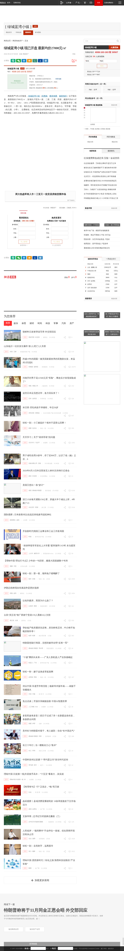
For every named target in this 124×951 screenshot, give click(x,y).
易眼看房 (88, 298)
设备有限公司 (33, 463)
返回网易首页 (13, 929)
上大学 (31, 553)
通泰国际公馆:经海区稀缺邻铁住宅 (97, 248)
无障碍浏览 (17, 3)
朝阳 (115, 274)
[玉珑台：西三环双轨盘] (112, 213)
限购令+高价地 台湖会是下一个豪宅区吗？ (112, 333)
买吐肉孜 (31, 413)
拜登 (40, 736)
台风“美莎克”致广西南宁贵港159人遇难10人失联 (27, 615)
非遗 (30, 694)
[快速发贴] (73, 60)
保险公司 (35, 386)
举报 (73, 54)
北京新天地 (91, 291)
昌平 (115, 284)
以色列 (31, 606)
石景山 (116, 271)
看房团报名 (24, 218)
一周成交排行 (111, 259)
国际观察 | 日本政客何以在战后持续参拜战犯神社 (27, 514)
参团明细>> (24, 245)
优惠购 (44, 96)
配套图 (108, 129)
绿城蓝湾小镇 (13, 69)
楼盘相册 (53, 96)
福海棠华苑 (91, 277)
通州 (115, 267)
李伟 (33, 750)
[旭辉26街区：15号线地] (92, 213)
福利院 (36, 367)
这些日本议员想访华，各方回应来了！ (41, 393)
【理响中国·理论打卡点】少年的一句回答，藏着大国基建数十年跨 (36, 561)
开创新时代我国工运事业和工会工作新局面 (43, 531)
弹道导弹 (31, 337)
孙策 (33, 579)
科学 (35, 765)
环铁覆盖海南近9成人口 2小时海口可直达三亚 (101, 198)
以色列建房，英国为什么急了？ (38, 600)
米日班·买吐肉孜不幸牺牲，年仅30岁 (40, 407)
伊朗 (11, 593)
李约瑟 (31, 765)
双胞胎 (31, 367)
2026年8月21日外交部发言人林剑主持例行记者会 (46, 470)
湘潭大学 (37, 553)
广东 (35, 663)
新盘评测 (88, 208)
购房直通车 (56, 218)
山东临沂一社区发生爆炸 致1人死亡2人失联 (25, 346)
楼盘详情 (32, 88)
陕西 (30, 868)
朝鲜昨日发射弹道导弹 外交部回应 (39, 332)
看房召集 (23, 213)
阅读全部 (114, 105)
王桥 (15, 351)
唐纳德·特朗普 (37, 490)
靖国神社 (13, 520)
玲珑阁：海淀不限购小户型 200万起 (97, 235)
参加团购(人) (52, 88)
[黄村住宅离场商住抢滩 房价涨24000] (92, 320)
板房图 (97, 129)
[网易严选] (78, 2)
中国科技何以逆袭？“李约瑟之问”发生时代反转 (45, 759)
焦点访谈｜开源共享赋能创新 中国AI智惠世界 (45, 701)
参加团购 (38, 32)
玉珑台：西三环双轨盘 (112, 225)
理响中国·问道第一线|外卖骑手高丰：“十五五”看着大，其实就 (34, 774)
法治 (30, 838)
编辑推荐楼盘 (93, 259)
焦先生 (34, 428)
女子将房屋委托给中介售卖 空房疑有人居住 (100, 194)
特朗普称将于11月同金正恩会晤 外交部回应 (46, 910)
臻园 (88, 274)
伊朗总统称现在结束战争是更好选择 (21, 588)
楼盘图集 (93, 105)
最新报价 (63, 96)
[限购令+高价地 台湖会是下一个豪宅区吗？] (112, 320)
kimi (36, 707)
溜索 (11, 566)
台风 (16, 620)
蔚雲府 (89, 284)
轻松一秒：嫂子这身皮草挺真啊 (38, 671)
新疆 (30, 723)
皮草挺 (31, 677)
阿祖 (35, 677)
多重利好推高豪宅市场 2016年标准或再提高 (100, 181)
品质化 (34, 809)
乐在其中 (31, 507)
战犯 (17, 520)
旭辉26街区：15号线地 (91, 225)
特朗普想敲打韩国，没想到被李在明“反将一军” (45, 643)
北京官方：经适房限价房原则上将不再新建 (100, 176)
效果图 (92, 124)
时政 (30, 536)
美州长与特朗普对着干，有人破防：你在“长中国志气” (49, 731)
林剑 (30, 476)
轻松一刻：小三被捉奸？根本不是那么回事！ (44, 423)
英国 (35, 606)
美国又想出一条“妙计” (33, 485)
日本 (30, 398)
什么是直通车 (56, 245)
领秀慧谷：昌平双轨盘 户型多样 (96, 244)
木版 (33, 694)
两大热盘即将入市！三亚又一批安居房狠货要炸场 (40, 194)
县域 (30, 809)
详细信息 (18, 32)
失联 (11, 351)
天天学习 (31, 442)
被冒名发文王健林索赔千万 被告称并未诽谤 (100, 168)
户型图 (92, 129)
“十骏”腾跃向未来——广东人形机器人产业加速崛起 (48, 657)
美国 (30, 490)
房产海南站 (71, 200)
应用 (8, 3)
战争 (15, 593)
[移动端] (62, 2)
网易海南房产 (18, 41)
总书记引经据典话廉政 (36, 822)
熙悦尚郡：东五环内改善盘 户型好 (97, 239)
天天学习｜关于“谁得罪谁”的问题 (39, 437)
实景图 (103, 129)
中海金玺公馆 (91, 271)
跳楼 (30, 428)
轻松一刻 (43, 428)
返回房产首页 (35, 929)
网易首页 (3, 3)
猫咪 (33, 851)
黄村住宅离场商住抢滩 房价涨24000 (91, 333)
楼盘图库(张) (41, 88)
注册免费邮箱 (108, 3)
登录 (98, 3)
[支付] (85, 2)
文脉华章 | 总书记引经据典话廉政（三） (42, 816)
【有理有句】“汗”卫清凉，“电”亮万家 (41, 787)
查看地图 (58, 79)
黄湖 (36, 507)
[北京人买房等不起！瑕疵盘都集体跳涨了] (92, 302)
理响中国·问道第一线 (16, 779)
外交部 (37, 337)
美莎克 (12, 620)
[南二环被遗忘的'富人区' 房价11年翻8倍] (112, 302)
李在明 (41, 648)
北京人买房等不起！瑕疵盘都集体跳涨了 (91, 315)
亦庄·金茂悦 (91, 281)
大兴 (115, 281)
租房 (30, 635)
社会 (30, 792)
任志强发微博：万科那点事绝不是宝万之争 (100, 163)
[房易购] (13, 211)
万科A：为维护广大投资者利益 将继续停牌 (100, 189)
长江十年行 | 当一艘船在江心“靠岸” (40, 745)
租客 (33, 635)
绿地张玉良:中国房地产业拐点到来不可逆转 (100, 172)
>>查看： (87, 129)
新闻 (25, 337)
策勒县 (37, 413)
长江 (30, 750)
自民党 (34, 398)
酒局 (33, 838)
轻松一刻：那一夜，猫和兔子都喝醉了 (41, 573)
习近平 (37, 442)
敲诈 (30, 579)
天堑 (15, 566)
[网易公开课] (69, 2)
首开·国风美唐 (92, 288)
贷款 (39, 463)
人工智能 (31, 707)
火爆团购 (114, 47)
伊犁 (33, 723)
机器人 (31, 663)
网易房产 (26, 54)
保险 (30, 386)
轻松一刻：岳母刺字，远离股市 (38, 846)
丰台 (115, 277)
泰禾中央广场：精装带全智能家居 (96, 230)
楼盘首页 (9, 32)
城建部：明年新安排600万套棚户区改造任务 (100, 185)
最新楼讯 (28, 32)
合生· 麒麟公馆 (92, 267)
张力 (30, 851)
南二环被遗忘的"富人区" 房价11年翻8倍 (112, 315)
